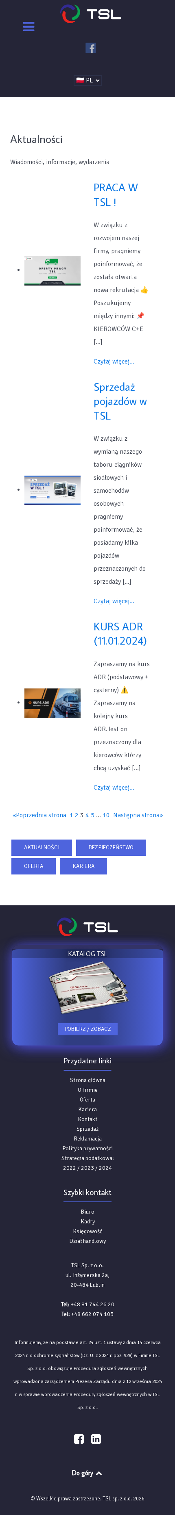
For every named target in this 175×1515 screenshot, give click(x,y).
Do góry (83, 1473)
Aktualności (41, 847)
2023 (87, 1167)
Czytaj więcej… (114, 361)
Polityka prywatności (87, 1148)
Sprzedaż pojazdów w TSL (120, 400)
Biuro (87, 1211)
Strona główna (87, 1080)
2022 (69, 1167)
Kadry (88, 1221)
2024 (105, 1167)
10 (106, 815)
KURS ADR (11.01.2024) (120, 633)
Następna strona (138, 815)
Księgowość (88, 1231)
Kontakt (87, 1119)
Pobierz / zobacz (87, 1029)
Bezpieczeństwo (111, 847)
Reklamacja (88, 1138)
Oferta (33, 866)
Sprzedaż (87, 1128)
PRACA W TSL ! (116, 194)
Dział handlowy (88, 1241)
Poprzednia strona (39, 815)
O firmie (88, 1089)
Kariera (83, 866)
